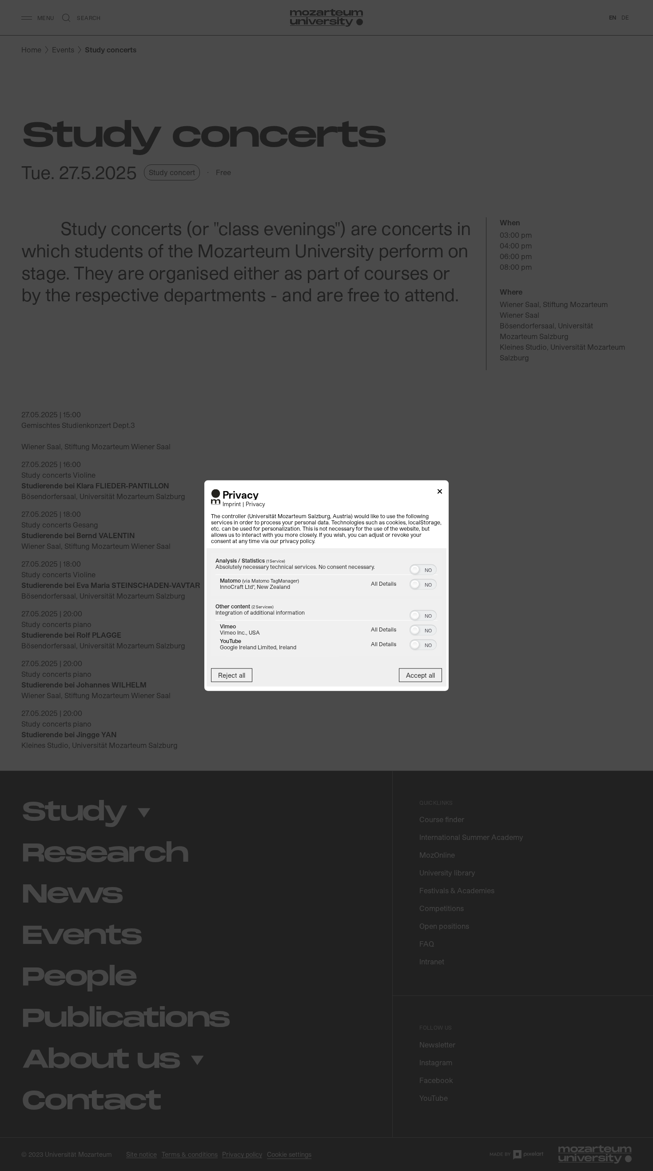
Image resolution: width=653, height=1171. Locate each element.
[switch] (423, 569)
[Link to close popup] (440, 492)
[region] (326, 606)
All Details (383, 583)
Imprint (232, 503)
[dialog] (326, 585)
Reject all (231, 675)
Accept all (420, 675)
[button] (415, 570)
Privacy (255, 503)
